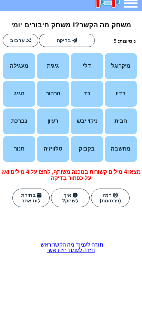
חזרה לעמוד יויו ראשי (71, 250)
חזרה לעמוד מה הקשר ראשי (71, 245)
